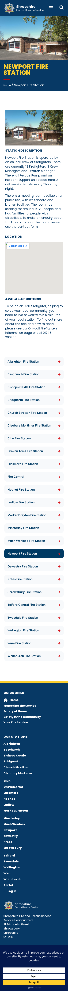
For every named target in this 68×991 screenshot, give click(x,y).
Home (7, 85)
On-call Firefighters (42, 328)
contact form (27, 227)
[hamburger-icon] (51, 8)
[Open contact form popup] (61, 7)
